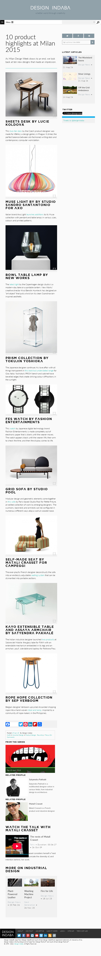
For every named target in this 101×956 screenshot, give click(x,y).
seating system (37, 575)
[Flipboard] (35, 724)
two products (48, 639)
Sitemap (71, 931)
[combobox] (78, 22)
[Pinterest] (25, 724)
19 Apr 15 (15, 733)
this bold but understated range (39, 370)
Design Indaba (18, 944)
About (20, 931)
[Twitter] (21, 724)
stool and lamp (34, 709)
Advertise (40, 931)
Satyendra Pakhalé (37, 779)
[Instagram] (32, 935)
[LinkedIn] (30, 724)
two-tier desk (16, 130)
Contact (29, 931)
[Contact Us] (54, 935)
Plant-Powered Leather (12, 894)
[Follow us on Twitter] (67, 36)
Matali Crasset (35, 803)
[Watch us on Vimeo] (41, 935)
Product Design (30, 735)
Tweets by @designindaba (73, 120)
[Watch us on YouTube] (36, 935)
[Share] (40, 724)
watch (12, 428)
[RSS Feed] (50, 935)
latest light (14, 284)
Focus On (48, 735)
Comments (10, 737)
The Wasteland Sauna (85, 59)
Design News (14, 902)
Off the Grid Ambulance (84, 89)
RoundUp (40, 735)
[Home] (50, 8)
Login (62, 931)
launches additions (35, 214)
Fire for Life (47, 891)
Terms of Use (82, 931)
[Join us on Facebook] (78, 36)
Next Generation (29, 903)
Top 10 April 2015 (14, 770)
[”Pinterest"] (89, 36)
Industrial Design (18, 735)
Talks (32, 844)
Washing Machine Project (28, 894)
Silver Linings (84, 73)
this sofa (11, 501)
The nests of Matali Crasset (40, 838)
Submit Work (52, 931)
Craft (8, 735)
